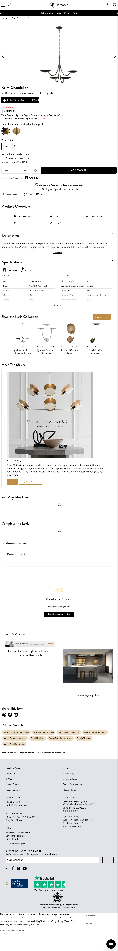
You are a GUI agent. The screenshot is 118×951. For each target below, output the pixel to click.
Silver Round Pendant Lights (44, 732)
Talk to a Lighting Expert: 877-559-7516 (59, 13)
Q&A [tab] (22, 554)
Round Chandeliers (37, 738)
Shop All (12, 481)
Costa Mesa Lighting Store (75, 801)
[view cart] (114, 4)
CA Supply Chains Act (68, 907)
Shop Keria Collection (30, 481)
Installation (30, 270)
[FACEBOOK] (13, 868)
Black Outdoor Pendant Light (68, 732)
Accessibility (68, 773)
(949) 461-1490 (70, 811)
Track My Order (13, 768)
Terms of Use (56, 907)
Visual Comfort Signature (41, 93)
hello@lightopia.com (17, 805)
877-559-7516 (13, 194)
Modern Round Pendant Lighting (60, 738)
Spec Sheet (12, 270)
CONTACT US (13, 797)
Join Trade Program (16, 843)
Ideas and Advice (70, 790)
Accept (89, 923)
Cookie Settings (70, 779)
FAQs (9, 779)
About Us (10, 773)
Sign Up (108, 860)
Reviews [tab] (11, 554)
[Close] (4, 934)
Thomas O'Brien (14, 93)
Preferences (91, 915)
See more (57, 252)
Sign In (27, 115)
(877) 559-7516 (13, 801)
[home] (59, 7)
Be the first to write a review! (59, 614)
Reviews (66, 768)
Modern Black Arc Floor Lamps (15, 738)
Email (42, 194)
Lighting (4, 17)
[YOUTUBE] (25, 868)
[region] (59, 925)
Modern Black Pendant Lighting (95, 732)
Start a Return (12, 784)
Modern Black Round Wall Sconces (16, 732)
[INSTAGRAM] (7, 868)
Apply (18, 115)
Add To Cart (78, 170)
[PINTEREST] (18, 868)
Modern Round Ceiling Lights (14, 744)
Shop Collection (102, 317)
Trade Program (13, 790)
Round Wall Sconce (84, 738)
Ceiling (12, 17)
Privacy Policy (46, 907)
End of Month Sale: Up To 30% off (23, 100)
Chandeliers (21, 17)
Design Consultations (72, 784)
